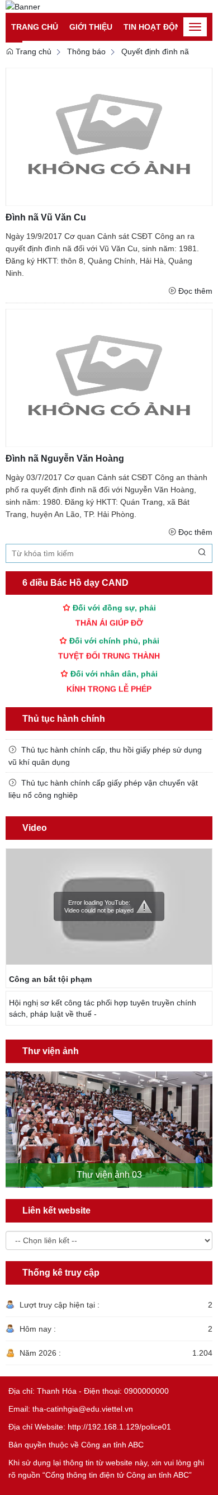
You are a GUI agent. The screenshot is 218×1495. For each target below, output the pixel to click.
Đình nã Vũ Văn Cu (46, 217)
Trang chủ (34, 26)
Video (34, 828)
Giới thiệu (90, 26)
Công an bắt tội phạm (50, 979)
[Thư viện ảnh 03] (109, 1129)
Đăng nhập (133, 11)
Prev (12, 1119)
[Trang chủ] (23, 6)
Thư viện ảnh (50, 1051)
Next (205, 1119)
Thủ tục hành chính (63, 718)
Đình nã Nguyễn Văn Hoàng (65, 458)
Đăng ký (178, 11)
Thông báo (86, 51)
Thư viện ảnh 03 (109, 1174)
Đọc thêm (195, 290)
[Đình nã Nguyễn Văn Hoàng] (109, 377)
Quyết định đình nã (155, 51)
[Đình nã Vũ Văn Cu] (109, 136)
